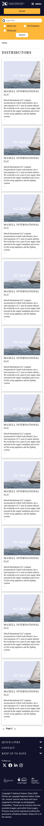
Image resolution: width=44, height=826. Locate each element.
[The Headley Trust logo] (8, 781)
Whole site (11, 26)
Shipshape (11, 31)
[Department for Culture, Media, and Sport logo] (35, 780)
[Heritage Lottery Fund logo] (22, 780)
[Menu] (32, 4)
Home (4, 43)
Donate (22, 11)
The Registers (33, 26)
